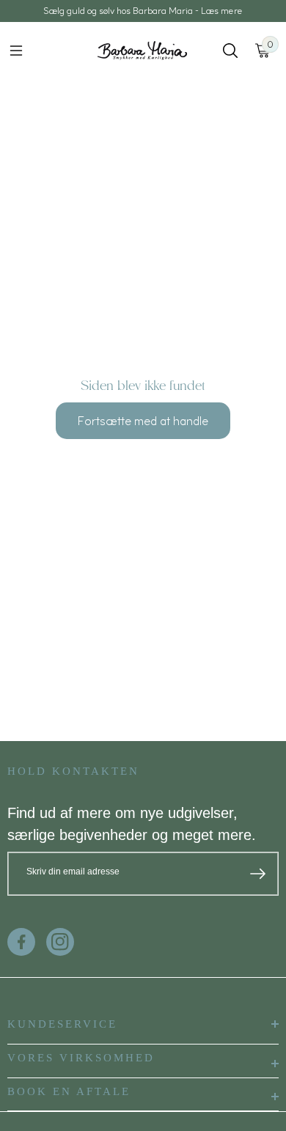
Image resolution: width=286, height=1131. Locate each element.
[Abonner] (258, 874)
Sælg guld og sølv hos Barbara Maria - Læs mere (143, 10)
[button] (16, 50)
